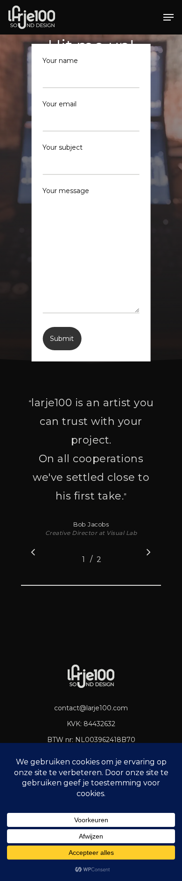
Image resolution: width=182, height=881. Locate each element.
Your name (60, 60)
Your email (59, 104)
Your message (65, 191)
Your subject (62, 147)
